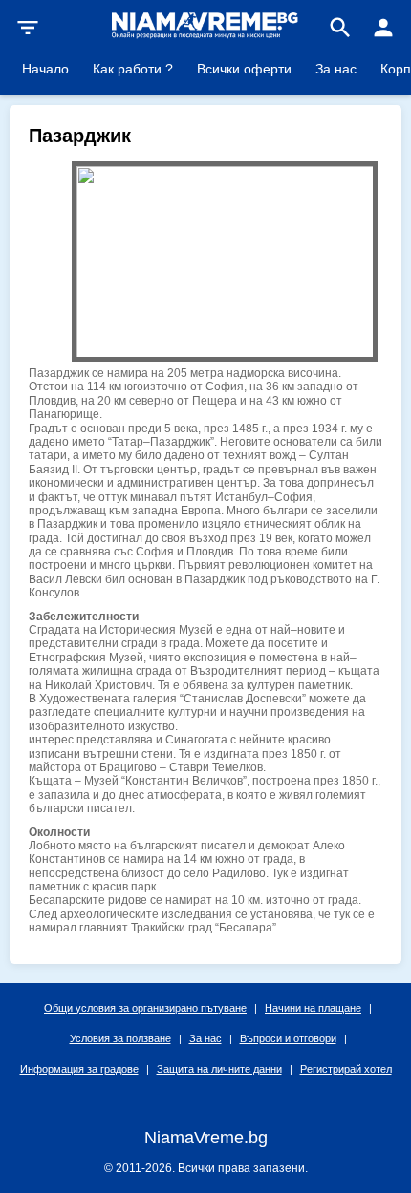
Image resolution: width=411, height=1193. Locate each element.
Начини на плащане (313, 1008)
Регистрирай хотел (346, 1069)
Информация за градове (79, 1069)
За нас (336, 68)
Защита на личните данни (219, 1069)
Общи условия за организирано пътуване (145, 1008)
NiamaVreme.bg (206, 1137)
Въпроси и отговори (288, 1038)
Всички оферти (244, 68)
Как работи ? (133, 68)
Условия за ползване (120, 1038)
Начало (45, 68)
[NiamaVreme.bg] (205, 36)
